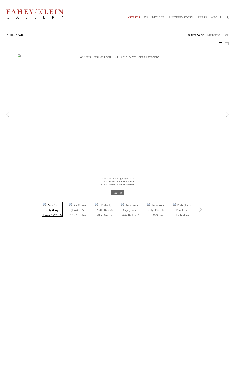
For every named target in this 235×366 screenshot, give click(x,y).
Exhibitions (154, 17)
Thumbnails (227, 43)
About (216, 17)
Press (202, 17)
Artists (133, 17)
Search (227, 17)
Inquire (117, 193)
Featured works (195, 34)
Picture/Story (181, 17)
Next (225, 114)
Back (226, 34)
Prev (9, 114)
